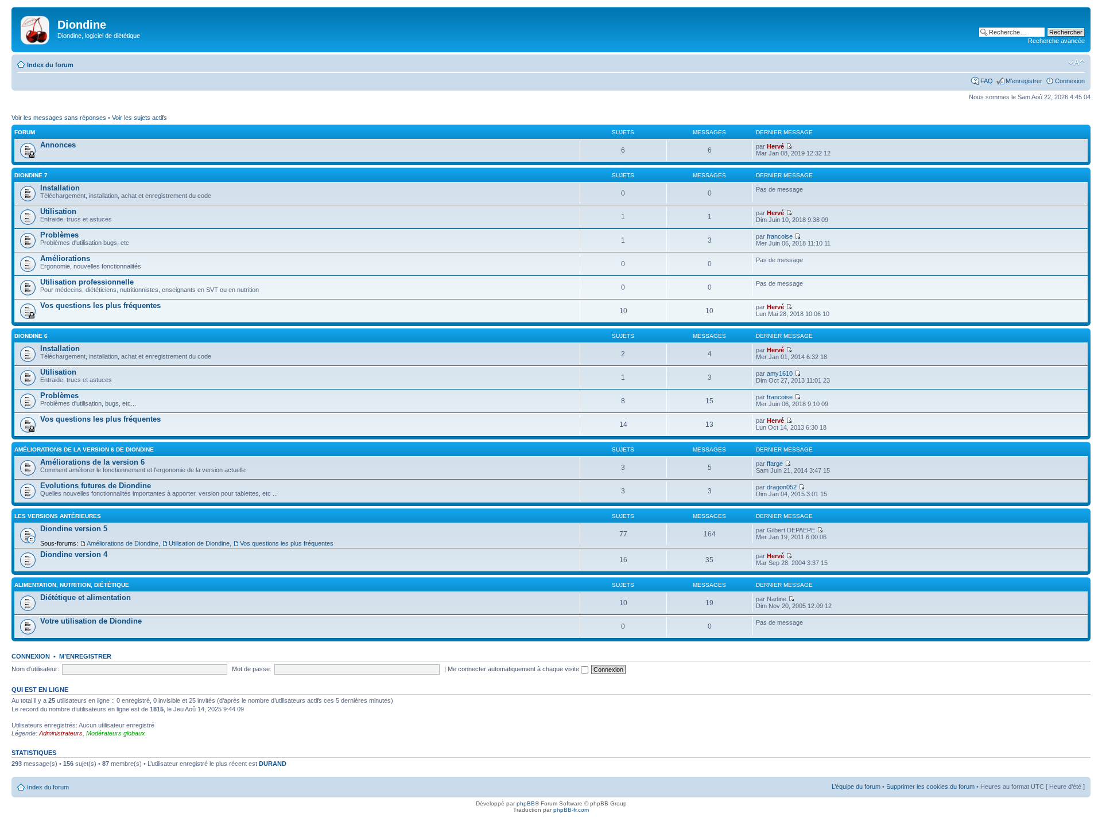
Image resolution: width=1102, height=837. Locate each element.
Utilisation (58, 211)
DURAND (272, 763)
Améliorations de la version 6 (92, 462)
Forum (24, 132)
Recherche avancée (1056, 40)
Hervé (775, 146)
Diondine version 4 (73, 554)
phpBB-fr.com (571, 810)
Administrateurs (61, 733)
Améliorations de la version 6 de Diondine (84, 449)
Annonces (58, 145)
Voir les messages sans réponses (58, 117)
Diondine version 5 (73, 528)
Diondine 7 (31, 175)
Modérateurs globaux (115, 733)
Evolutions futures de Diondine (95, 485)
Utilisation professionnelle (87, 282)
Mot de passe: (251, 668)
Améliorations (65, 258)
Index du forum (50, 64)
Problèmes (59, 235)
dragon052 (782, 487)
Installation (60, 188)
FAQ (986, 80)
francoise (780, 236)
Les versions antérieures (57, 516)
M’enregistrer (1024, 80)
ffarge (775, 463)
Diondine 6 (31, 336)
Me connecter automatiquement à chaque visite (514, 668)
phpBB (526, 803)
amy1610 (780, 373)
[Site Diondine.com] (35, 28)
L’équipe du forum (856, 786)
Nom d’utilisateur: (35, 668)
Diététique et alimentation (85, 597)
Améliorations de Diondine (122, 543)
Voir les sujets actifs (139, 117)
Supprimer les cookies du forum (930, 786)
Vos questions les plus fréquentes (100, 305)
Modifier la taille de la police (1076, 62)
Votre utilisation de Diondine (91, 621)
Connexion (1070, 80)
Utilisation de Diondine (199, 543)
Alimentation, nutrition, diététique (71, 585)
